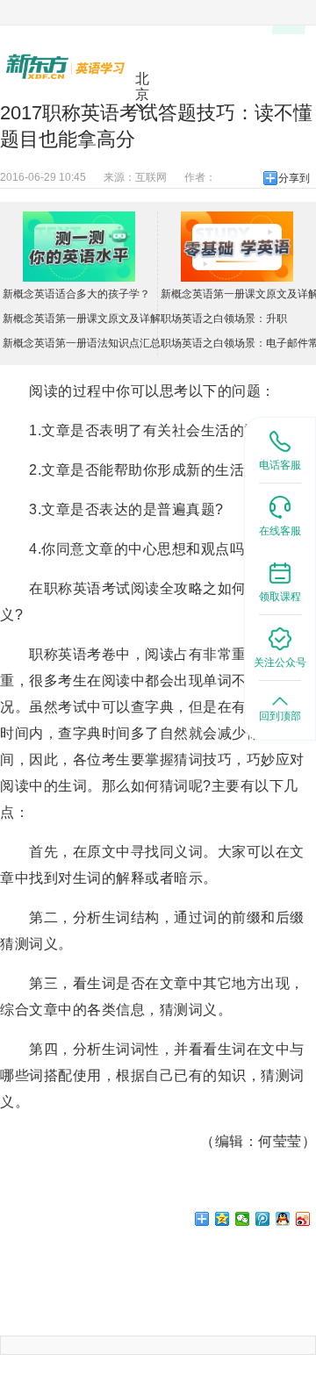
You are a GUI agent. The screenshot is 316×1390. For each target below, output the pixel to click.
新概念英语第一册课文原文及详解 (82, 318)
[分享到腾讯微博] (262, 1219)
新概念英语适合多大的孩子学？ (76, 294)
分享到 (294, 178)
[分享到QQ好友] (283, 1219)
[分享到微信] (242, 1219)
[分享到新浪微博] (303, 1219)
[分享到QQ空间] (222, 1219)
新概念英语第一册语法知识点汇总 (82, 343)
